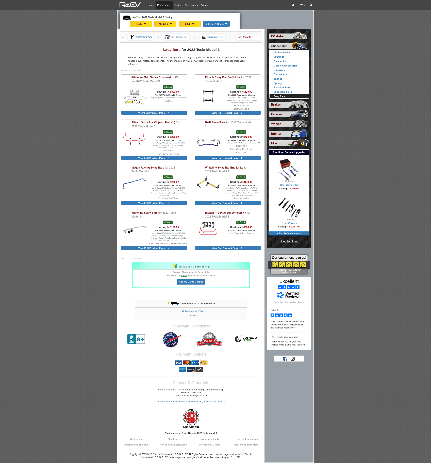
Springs (278, 83)
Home (150, 5)
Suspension (279, 46)
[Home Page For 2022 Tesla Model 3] (130, 4)
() (304, 5)
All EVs (193, 315)
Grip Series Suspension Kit (154, 79)
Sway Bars (228, 124)
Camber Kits (281, 61)
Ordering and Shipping (136, 444)
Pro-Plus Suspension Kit (227, 214)
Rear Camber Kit (289, 185)
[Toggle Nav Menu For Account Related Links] (294, 5)
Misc (274, 143)
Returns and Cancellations (173, 444)
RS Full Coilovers (289, 223)
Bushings (279, 57)
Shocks (278, 78)
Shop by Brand (289, 241)
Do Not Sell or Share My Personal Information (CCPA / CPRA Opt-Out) (191, 402)
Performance (164, 5)
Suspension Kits (283, 92)
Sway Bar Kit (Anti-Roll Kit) (155, 124)
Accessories (191, 5)
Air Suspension (282, 52)
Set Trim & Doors (214, 24)
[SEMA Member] (191, 419)
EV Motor (277, 36)
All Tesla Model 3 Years (193, 311)
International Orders (209, 444)
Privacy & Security (209, 439)
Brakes (276, 104)
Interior (276, 133)
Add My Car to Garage (191, 281)
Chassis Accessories (285, 65)
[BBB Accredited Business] (136, 339)
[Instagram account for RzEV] (293, 358)
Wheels (276, 124)
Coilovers (279, 70)
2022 (188, 24)
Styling (177, 5)
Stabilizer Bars (282, 87)
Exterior (276, 114)
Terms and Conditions (246, 439)
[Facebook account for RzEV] (285, 358)
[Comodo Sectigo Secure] (246, 339)
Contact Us (136, 439)
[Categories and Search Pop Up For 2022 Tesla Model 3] (311, 5)
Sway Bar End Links (228, 79)
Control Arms (281, 74)
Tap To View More (289, 233)
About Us (172, 439)
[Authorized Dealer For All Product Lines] (172, 340)
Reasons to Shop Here (246, 444)
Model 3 (164, 24)
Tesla (139, 24)
